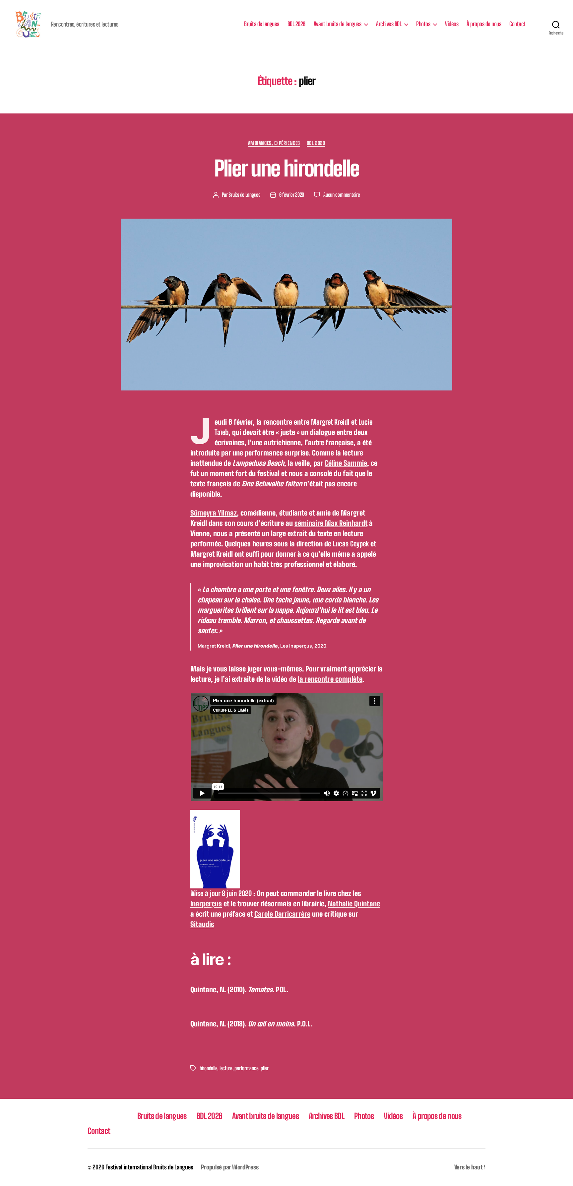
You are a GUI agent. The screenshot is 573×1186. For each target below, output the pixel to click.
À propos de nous (484, 24)
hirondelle (208, 1068)
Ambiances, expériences (274, 143)
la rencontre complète (330, 679)
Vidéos (451, 24)
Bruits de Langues (244, 194)
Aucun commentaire (341, 194)
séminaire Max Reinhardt (330, 523)
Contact (517, 24)
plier (265, 1068)
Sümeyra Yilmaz (213, 513)
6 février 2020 (291, 194)
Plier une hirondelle (286, 168)
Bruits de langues (261, 24)
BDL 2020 (316, 143)
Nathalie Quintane (354, 903)
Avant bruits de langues (337, 24)
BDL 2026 (296, 24)
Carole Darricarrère (282, 914)
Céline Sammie (346, 463)
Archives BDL (388, 24)
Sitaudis (202, 924)
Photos (423, 24)
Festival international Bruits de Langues (149, 1167)
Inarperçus (206, 903)
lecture (226, 1068)
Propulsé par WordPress (229, 1167)
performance (246, 1068)
